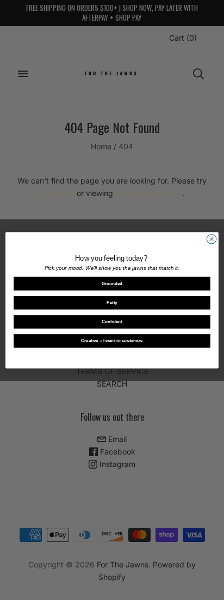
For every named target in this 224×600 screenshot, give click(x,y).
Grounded (112, 283)
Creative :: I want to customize (112, 340)
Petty (112, 302)
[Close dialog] (211, 239)
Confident (112, 321)
